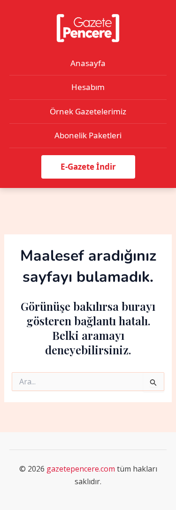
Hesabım (88, 87)
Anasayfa (88, 63)
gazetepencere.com (80, 469)
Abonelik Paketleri (88, 135)
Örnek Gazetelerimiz (88, 111)
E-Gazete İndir (88, 166)
